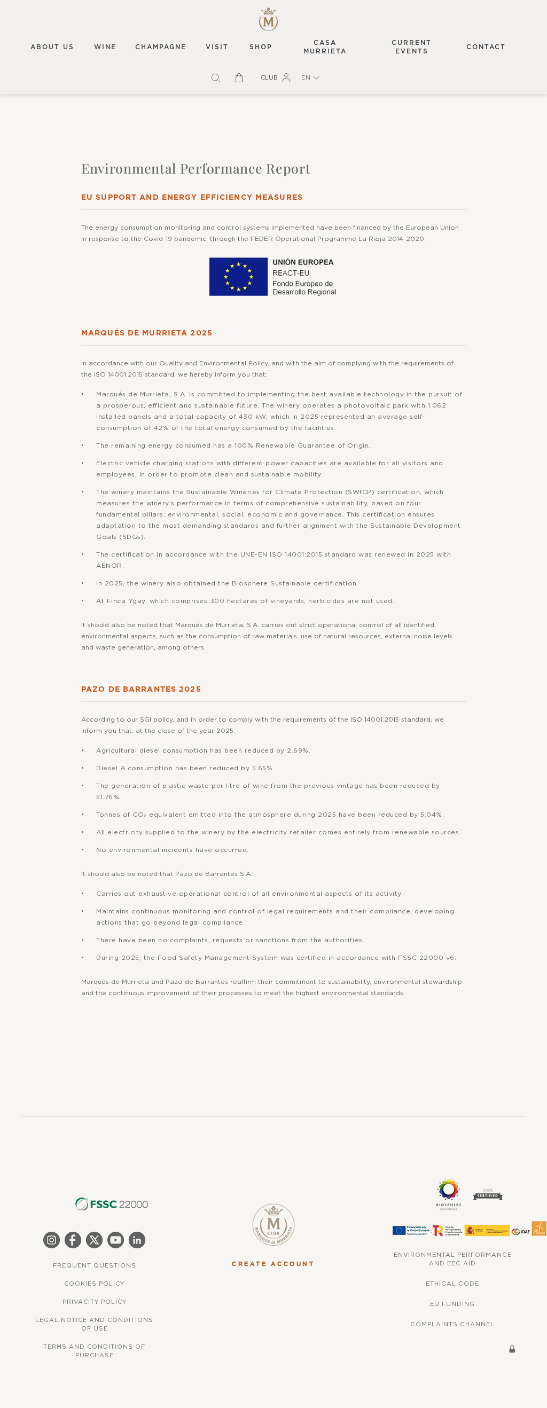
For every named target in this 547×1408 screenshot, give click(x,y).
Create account (273, 1264)
